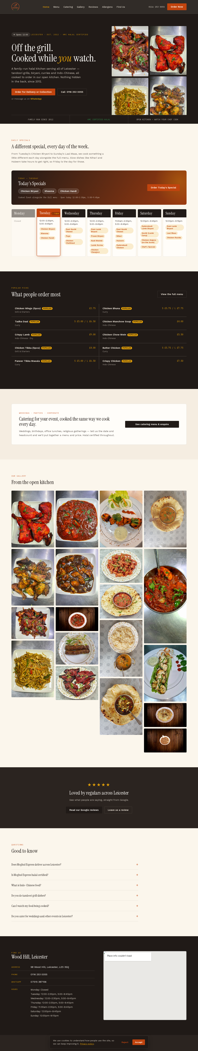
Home (46, 7)
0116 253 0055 (157, 6)
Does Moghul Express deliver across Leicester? (36, 864)
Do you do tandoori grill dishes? (28, 895)
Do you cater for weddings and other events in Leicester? (42, 916)
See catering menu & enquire (152, 424)
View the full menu (172, 294)
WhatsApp (36, 99)
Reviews (93, 7)
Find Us (121, 7)
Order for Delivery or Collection (33, 92)
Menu (56, 7)
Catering (68, 7)
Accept (138, 1042)
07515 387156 (38, 981)
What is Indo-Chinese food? (26, 885)
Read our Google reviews (84, 810)
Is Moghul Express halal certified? (29, 875)
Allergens (107, 7)
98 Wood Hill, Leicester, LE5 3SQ (50, 967)
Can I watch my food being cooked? (30, 906)
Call (72, 92)
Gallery (81, 7)
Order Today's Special (163, 187)
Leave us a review (118, 810)
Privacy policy (87, 1044)
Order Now (177, 6)
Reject (125, 1042)
